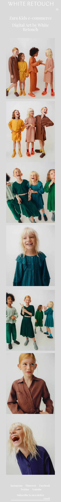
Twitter (24, 489)
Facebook (44, 485)
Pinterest (30, 485)
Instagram (16, 485)
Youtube (37, 489)
